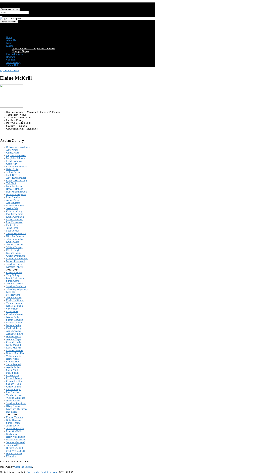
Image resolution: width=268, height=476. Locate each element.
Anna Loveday (13, 331)
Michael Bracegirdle (16, 194)
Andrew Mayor (13, 339)
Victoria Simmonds (15, 397)
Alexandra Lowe (14, 333)
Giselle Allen (12, 152)
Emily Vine (11, 434)
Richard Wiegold (14, 448)
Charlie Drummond (15, 255)
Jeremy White (13, 445)
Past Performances (15, 54)
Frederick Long (13, 328)
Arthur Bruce (12, 200)
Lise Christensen (14, 222)
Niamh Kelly (12, 317)
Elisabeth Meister (14, 350)
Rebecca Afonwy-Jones (17, 147)
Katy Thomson (13, 420)
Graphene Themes (23, 466)
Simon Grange (13, 280)
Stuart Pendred (13, 364)
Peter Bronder (13, 197)
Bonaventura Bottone (16, 191)
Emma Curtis (12, 241)
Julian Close (12, 228)
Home (9, 37)
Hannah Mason (13, 336)
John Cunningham (15, 239)
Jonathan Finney (14, 264)
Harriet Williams (14, 453)
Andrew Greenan (14, 283)
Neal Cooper (12, 230)
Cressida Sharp (13, 386)
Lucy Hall (11, 292)
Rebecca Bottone (14, 189)
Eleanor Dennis (13, 253)
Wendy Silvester (14, 395)
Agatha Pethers (13, 367)
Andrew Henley (14, 297)
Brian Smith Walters (16, 439)
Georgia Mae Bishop (16, 180)
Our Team (11, 59)
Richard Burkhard (15, 205)
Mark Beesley (13, 175)
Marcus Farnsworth (15, 261)
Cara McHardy (13, 342)
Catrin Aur (11, 163)
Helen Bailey (12, 169)
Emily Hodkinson (15, 300)
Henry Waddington (15, 436)
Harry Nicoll (12, 358)
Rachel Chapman (14, 219)
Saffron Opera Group (10, 27)
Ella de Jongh (13, 250)
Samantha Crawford (16, 233)
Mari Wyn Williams (15, 450)
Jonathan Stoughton (16, 403)
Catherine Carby (14, 211)
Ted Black (11, 183)
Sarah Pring (12, 370)
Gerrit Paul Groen (15, 278)
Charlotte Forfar (14, 272)
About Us (11, 40)
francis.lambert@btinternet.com (42, 472)
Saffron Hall (12, 65)
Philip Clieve (13, 225)
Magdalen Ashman (15, 158)
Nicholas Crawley (15, 236)
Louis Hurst (12, 311)
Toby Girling (12, 275)
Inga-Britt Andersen (9, 70)
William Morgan (14, 356)
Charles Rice (12, 375)
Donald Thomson (14, 417)
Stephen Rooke (13, 384)
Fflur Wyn (11, 456)
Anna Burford (13, 202)
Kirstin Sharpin (13, 389)
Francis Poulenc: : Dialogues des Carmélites (33, 48)
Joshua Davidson (14, 244)
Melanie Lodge (13, 325)
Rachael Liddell (14, 322)
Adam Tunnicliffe (15, 428)
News (9, 43)
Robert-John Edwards (17, 258)
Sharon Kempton (14, 319)
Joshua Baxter (13, 172)
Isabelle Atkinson (14, 161)
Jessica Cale (12, 208)
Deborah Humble (14, 306)
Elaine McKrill (13, 345)
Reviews (10, 57)
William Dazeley (14, 247)
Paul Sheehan (13, 392)
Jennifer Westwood (15, 442)
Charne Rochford (14, 381)
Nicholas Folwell (14, 267)
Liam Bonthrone (14, 186)
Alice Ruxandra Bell (16, 177)
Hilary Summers (14, 406)
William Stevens (14, 400)
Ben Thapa (11, 411)
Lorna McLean (13, 347)
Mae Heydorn (13, 294)
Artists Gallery (13, 62)
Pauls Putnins (12, 372)
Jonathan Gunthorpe (16, 286)
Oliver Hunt (12, 308)
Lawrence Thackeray (16, 409)
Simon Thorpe (13, 423)
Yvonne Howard (14, 303)
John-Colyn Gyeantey (17, 289)
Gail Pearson (12, 361)
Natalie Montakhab (15, 353)
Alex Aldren (12, 150)
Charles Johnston (14, 314)
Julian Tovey (12, 425)
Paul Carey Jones (14, 214)
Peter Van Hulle (14, 431)
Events (9, 45)
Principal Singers (20, 51)
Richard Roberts (14, 378)
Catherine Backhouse (16, 166)
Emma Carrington (15, 216)
